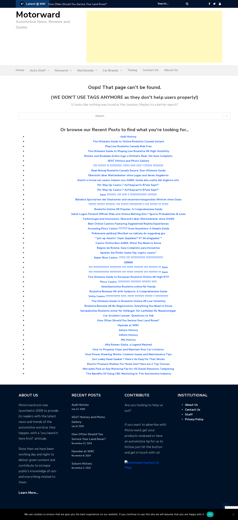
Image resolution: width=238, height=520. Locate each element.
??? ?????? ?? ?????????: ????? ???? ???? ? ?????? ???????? (128, 165)
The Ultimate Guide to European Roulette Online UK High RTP (128, 277)
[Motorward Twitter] (214, 4)
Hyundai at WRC (128, 325)
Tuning (132, 70)
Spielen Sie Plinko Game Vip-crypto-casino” (128, 253)
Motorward (38, 14)
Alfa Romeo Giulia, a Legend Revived (128, 344)
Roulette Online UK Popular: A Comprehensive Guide (128, 209)
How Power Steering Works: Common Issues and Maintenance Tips (128, 354)
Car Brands (110, 70)
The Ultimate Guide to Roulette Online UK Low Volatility (128, 301)
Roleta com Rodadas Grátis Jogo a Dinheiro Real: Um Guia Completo (128, 156)
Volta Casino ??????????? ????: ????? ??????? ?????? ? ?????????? (128, 296)
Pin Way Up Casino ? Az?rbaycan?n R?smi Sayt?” (128, 185)
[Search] (187, 3)
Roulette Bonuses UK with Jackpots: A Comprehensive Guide (128, 291)
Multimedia (85, 70)
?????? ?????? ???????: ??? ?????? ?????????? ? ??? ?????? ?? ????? (128, 204)
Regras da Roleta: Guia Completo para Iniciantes (128, 248)
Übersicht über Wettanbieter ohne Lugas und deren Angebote (128, 175)
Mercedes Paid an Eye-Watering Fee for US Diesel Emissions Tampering (128, 369)
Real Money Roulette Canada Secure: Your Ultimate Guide (128, 170)
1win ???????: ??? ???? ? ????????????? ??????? (128, 194)
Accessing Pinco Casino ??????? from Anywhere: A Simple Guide (128, 228)
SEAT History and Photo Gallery (128, 161)
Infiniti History (128, 335)
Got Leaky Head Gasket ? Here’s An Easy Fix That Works (128, 359)
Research (61, 70)
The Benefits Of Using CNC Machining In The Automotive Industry (128, 373)
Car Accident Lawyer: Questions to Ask (128, 315)
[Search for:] (169, 3)
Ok (210, 514)
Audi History (128, 136)
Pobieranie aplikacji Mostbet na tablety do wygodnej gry (128, 233)
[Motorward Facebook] (209, 4)
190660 (128, 262)
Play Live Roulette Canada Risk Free (128, 146)
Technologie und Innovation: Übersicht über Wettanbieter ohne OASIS (128, 219)
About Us (171, 70)
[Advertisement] (154, 37)
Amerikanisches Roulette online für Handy (128, 286)
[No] (233, 514)
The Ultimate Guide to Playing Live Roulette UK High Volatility (128, 151)
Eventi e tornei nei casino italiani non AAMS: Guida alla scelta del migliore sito (128, 180)
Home (20, 70)
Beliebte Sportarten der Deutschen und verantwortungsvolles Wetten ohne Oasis (128, 199)
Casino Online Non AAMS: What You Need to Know (128, 243)
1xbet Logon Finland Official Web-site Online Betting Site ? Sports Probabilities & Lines (128, 214)
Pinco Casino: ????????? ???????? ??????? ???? (128, 282)
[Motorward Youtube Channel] (220, 4)
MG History (128, 340)
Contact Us (151, 70)
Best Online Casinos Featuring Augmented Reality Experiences (128, 223)
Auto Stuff (38, 70)
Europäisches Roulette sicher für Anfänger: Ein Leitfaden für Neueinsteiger (128, 311)
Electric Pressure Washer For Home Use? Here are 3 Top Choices (128, 364)
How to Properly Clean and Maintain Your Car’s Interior (128, 349)
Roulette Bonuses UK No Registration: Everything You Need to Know (128, 306)
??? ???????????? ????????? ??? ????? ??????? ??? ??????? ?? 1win (128, 267)
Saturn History (128, 330)
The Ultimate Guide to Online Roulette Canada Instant (128, 141)
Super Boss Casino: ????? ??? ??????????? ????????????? (128, 257)
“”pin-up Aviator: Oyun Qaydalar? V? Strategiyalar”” (128, 238)
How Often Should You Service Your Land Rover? (77, 4)
